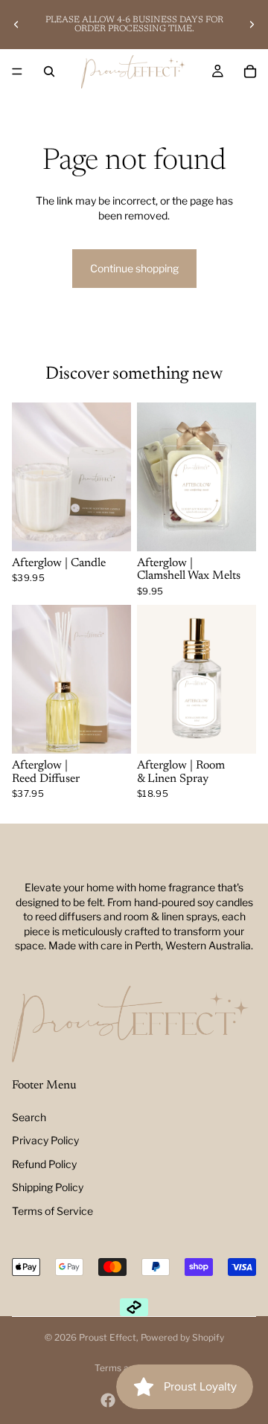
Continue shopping (134, 268)
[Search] (49, 71)
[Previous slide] (16, 24)
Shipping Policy (47, 1187)
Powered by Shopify (182, 1337)
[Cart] (250, 71)
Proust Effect (107, 1337)
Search (29, 1117)
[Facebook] (108, 1400)
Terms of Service (52, 1211)
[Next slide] (251, 24)
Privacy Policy (45, 1140)
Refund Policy (44, 1164)
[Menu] (17, 71)
